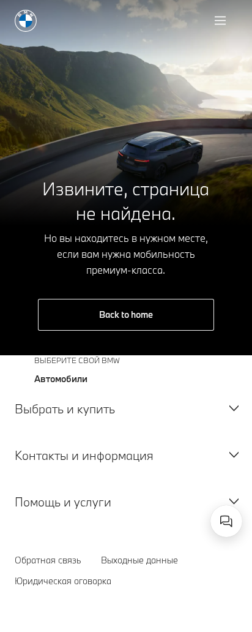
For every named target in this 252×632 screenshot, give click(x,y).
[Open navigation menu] (221, 21)
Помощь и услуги (63, 502)
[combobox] (226, 521)
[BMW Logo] (26, 21)
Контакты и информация (84, 455)
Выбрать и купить (65, 408)
